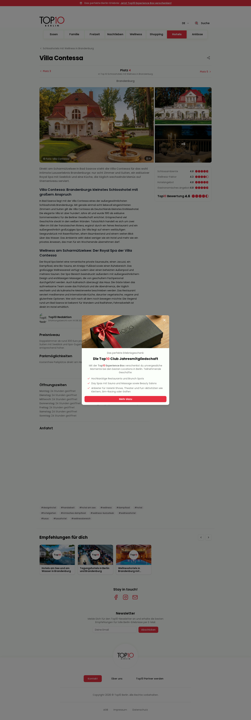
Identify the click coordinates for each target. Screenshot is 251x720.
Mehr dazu (125, 399)
